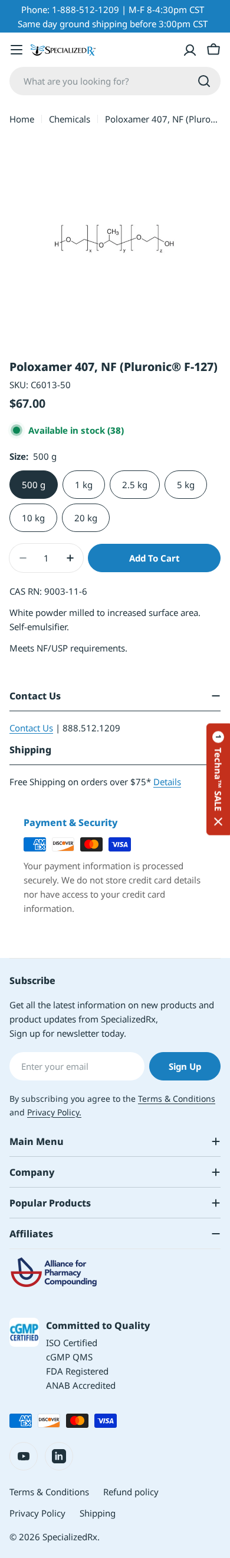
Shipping (98, 1513)
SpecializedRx (69, 1537)
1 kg (84, 485)
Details (167, 782)
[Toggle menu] (16, 50)
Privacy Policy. (54, 1112)
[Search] (204, 81)
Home (21, 119)
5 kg (186, 485)
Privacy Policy (37, 1513)
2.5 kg (134, 485)
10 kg (33, 518)
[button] (218, 779)
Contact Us (31, 728)
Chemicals (69, 119)
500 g (33, 485)
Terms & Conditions (176, 1098)
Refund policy (131, 1492)
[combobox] (115, 81)
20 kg (85, 518)
